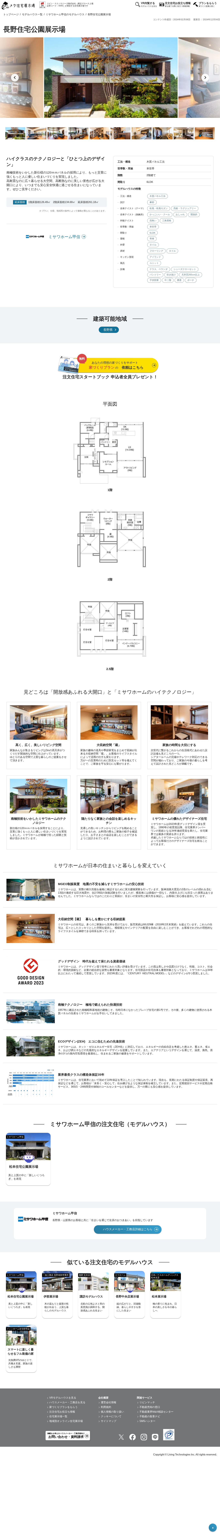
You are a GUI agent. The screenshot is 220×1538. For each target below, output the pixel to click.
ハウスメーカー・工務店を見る (67, 1402)
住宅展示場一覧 (58, 1416)
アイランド (155, 257)
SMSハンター (147, 1421)
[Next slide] (205, 77)
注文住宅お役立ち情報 (178, 4)
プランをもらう (208, 4)
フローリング (156, 251)
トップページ (11, 14)
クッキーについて (111, 1416)
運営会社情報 (108, 1402)
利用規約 (106, 1407)
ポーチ (190, 280)
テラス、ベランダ (159, 269)
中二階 (167, 280)
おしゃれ (180, 214)
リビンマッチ (147, 1402)
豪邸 (152, 202)
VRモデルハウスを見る (62, 1397)
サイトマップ (108, 1421)
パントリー (155, 274)
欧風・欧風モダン (159, 208)
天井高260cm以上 (191, 274)
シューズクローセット (184, 269)
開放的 (194, 214)
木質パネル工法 (157, 196)
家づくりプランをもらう (63, 1407)
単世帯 (153, 226)
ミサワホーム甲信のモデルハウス (65, 14)
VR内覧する (149, 4)
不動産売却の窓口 (149, 1407)
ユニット (154, 263)
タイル (153, 244)
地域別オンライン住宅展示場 (66, 1421)
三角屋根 (166, 220)
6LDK (152, 232)
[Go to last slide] (15, 77)
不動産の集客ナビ (149, 1416)
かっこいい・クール (160, 214)
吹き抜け (171, 274)
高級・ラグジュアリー (184, 208)
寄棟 (152, 238)
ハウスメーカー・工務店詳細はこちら (127, 1229)
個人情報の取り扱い (112, 1411)
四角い (153, 220)
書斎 (179, 280)
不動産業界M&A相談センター (156, 1411)
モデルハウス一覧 (32, 14)
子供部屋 (154, 280)
